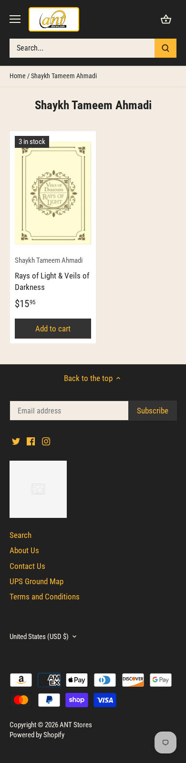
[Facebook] (94, 438)
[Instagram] (109, 438)
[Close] (167, 309)
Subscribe (133, 406)
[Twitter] (79, 438)
